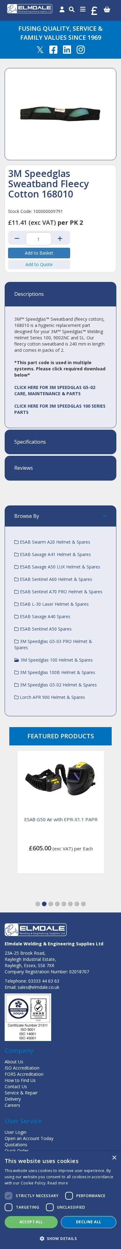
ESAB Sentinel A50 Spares (45, 629)
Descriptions (29, 294)
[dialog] (60, 1200)
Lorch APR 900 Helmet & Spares (52, 697)
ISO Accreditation (22, 1068)
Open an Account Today (29, 1138)
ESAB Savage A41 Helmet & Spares (55, 554)
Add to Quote (39, 264)
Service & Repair (21, 1093)
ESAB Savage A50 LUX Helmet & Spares (59, 567)
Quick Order (17, 1151)
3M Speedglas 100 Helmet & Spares (56, 660)
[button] (37, 904)
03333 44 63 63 (43, 981)
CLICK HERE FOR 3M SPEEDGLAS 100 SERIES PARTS (59, 409)
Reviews (23, 468)
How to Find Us (20, 1080)
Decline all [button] (88, 1221)
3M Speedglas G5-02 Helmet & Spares (58, 685)
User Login (15, 1132)
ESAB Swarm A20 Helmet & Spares (54, 542)
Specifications (30, 442)
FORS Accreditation (24, 1074)
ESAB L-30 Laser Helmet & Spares (54, 604)
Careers (12, 1105)
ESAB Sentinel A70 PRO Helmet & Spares (60, 592)
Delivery (13, 1099)
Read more (57, 1183)
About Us (14, 1062)
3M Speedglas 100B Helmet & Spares (57, 672)
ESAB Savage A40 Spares (44, 616)
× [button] (114, 1158)
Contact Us (16, 1086)
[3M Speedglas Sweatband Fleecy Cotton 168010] (60, 114)
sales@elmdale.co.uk (38, 987)
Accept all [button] (31, 1221)
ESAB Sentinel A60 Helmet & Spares (55, 579)
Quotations (16, 1144)
